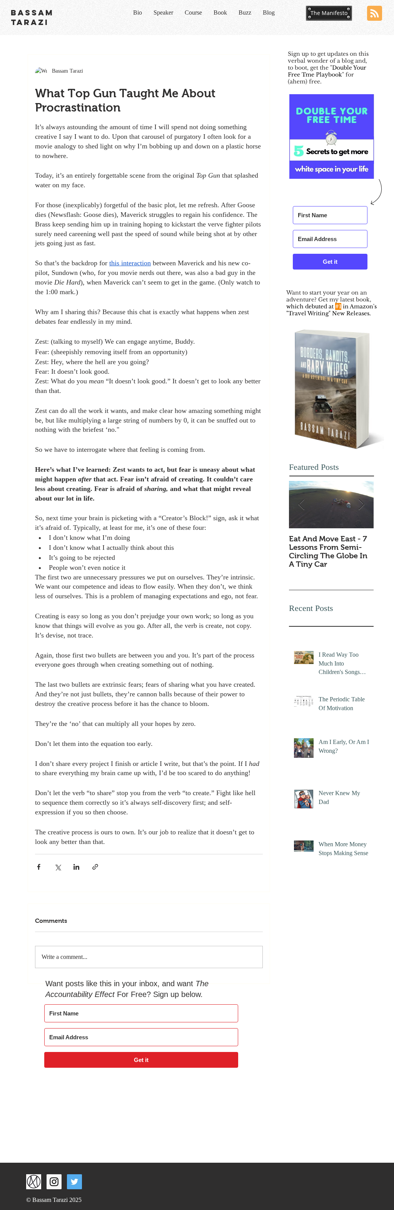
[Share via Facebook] (38, 866)
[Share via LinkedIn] (76, 866)
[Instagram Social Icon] (54, 1181)
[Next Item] (361, 505)
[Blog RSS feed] (374, 14)
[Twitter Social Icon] (74, 1181)
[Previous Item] (301, 505)
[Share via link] (95, 866)
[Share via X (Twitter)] (57, 866)
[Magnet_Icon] (33, 1181)
